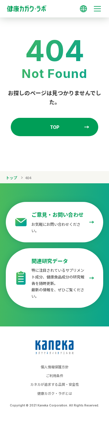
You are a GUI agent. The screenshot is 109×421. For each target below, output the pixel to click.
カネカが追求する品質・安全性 (54, 384)
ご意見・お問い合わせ (57, 214)
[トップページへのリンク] (54, 6)
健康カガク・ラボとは (54, 393)
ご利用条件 (54, 375)
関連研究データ (49, 260)
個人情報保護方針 (55, 366)
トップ (11, 177)
